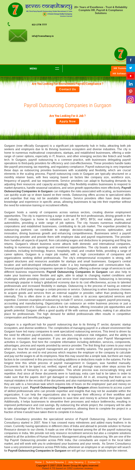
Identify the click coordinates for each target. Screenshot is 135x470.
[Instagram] (130, 99)
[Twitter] (130, 68)
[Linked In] (130, 84)
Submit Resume (55, 462)
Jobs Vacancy (75, 462)
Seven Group (70, 465)
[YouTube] (130, 76)
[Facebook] (130, 60)
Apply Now (67, 121)
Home (38, 462)
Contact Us (67, 89)
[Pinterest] (130, 92)
